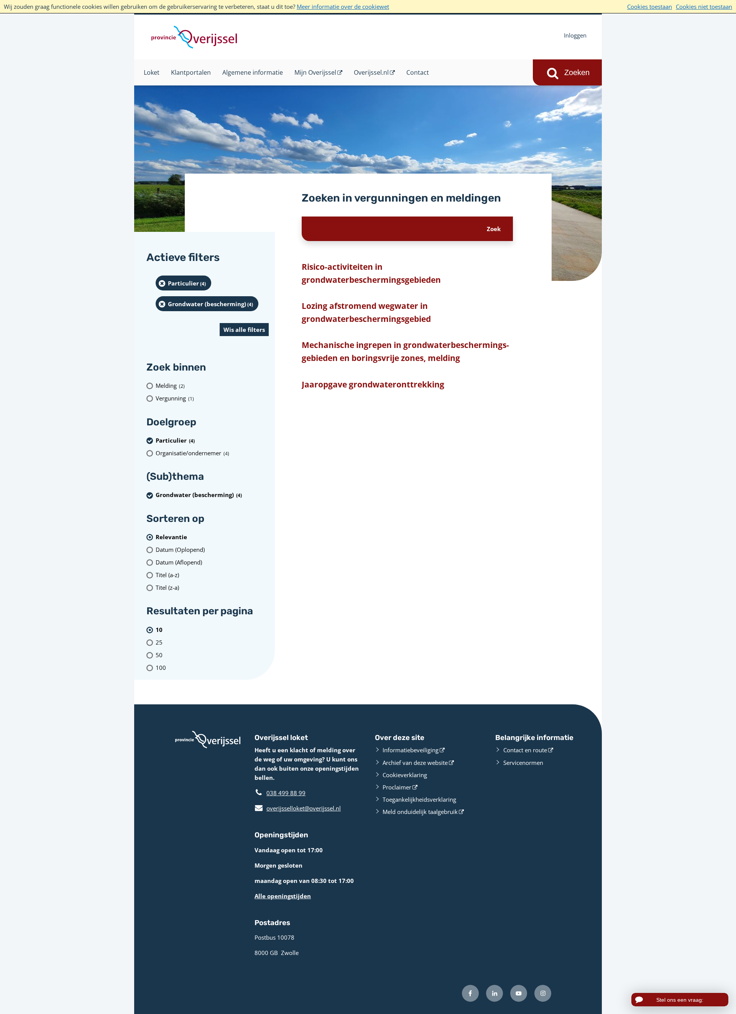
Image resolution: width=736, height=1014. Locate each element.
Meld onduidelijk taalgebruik (420, 811)
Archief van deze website (415, 762)
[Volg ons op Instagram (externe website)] (542, 993)
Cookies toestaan (649, 6)
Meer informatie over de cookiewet (343, 6)
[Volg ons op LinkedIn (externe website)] (494, 993)
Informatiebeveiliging (411, 750)
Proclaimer (397, 787)
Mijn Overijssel (315, 72)
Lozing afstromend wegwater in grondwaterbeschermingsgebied (366, 312)
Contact (417, 72)
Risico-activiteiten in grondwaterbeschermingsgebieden (371, 273)
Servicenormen (523, 762)
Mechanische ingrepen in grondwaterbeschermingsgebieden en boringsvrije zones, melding (405, 351)
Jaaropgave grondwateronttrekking (373, 384)
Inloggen (575, 35)
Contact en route (525, 750)
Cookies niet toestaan (704, 6)
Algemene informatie (252, 72)
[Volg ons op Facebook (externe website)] (470, 993)
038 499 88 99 (286, 793)
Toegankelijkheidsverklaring (419, 799)
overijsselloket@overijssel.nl (298, 808)
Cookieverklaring (405, 775)
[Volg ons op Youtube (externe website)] (518, 993)
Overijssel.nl (371, 72)
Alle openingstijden (283, 896)
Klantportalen (191, 72)
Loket (151, 72)
